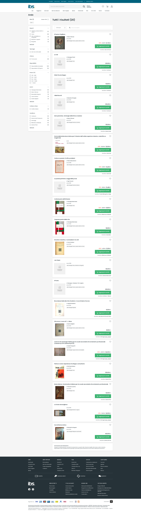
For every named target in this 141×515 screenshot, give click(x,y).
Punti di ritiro (57, 1)
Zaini (102, 468)
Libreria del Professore (37, 118)
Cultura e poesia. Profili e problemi (64, 158)
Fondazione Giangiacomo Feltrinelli (103, 490)
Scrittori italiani (35, 109)
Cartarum (34, 116)
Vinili (58, 466)
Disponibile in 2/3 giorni (37, 68)
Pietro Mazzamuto (71, 160)
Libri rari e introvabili (36, 52)
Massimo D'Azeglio (71, 98)
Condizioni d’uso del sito (57, 505)
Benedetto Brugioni (36, 94)
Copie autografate (47, 466)
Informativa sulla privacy (97, 505)
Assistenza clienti (89, 1)
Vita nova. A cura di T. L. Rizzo (63, 321)
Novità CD (59, 462)
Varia (33, 34)
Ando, (67, 78)
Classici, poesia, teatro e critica (37, 31)
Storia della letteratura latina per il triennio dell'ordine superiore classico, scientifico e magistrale (80, 137)
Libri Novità (30, 462)
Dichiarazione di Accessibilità (34, 505)
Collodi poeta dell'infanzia (62, 199)
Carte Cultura (71, 1)
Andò (67, 141)
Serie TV (73, 468)
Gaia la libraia (52, 492)
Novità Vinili (59, 468)
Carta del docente (79, 1)
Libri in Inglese (31, 468)
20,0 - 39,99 (34, 81)
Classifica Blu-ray (76, 466)
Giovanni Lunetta (71, 386)
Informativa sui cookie (66, 506)
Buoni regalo (63, 1)
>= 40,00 (34, 83)
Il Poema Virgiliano (59, 34)
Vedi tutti (32, 44)
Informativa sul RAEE (57, 506)
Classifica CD (60, 464)
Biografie (34, 41)
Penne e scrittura (104, 466)
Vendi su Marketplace (86, 490)
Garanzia (67, 492)
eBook (29, 470)
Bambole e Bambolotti (91, 468)
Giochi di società (90, 466)
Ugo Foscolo (70, 181)
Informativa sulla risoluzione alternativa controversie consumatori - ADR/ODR (77, 505)
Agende (102, 464)
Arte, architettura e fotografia (36, 37)
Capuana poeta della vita (62, 219)
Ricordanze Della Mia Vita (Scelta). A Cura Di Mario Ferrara (72, 301)
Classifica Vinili (60, 470)
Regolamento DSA (104, 506)
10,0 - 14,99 (34, 77)
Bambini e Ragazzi (76, 470)
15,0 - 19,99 (34, 79)
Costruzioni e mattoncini (91, 462)
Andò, (67, 38)
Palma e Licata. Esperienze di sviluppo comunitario (69, 364)
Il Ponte (56, 280)
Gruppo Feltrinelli (101, 486)
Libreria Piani (35, 125)
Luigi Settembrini (71, 303)
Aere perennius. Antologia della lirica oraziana (68, 116)
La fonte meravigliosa (60, 404)
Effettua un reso (68, 490)
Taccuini (103, 462)
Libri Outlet (30, 466)
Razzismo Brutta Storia (103, 495)
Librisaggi (34, 120)
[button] (84, 6)
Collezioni (45, 468)
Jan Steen (57, 260)
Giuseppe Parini (71, 57)
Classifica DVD (75, 464)
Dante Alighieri (35, 98)
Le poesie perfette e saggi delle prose (65, 178)
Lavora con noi (84, 492)
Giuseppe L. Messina (72, 283)
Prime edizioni (46, 462)
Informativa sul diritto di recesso (46, 506)
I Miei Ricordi (58, 95)
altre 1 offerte (108, 336)
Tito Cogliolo (80, 283)
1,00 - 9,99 (34, 75)
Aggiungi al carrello (104, 46)
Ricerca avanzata (89, 6)
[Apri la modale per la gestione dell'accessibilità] (111, 501)
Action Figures (89, 470)
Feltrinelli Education (102, 493)
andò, (67, 388)
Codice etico (84, 494)
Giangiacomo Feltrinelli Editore (104, 488)
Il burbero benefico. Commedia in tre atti (66, 240)
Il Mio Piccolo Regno (60, 75)
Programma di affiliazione (87, 488)
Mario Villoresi (35, 92)
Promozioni (34, 59)
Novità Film (74, 462)
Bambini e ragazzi (36, 39)
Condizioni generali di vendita (46, 505)
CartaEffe (51, 1)
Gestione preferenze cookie (71, 494)
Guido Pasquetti (71, 346)
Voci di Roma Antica (60, 425)
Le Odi (56, 55)
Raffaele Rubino (71, 366)
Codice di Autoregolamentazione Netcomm (79, 506)
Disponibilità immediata (37, 66)
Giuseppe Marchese (36, 90)
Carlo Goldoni (35, 96)
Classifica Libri (31, 464)
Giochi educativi (89, 464)
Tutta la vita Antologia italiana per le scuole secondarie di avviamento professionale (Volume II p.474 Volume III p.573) (79, 342)
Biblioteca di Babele (36, 122)
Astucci (102, 470)
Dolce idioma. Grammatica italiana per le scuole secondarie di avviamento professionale (81, 384)
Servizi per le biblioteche (86, 486)
